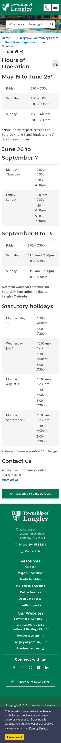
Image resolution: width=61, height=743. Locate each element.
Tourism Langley (28, 648)
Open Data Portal (30, 599)
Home (6, 38)
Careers (30, 566)
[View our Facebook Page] (14, 667)
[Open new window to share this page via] (21, 51)
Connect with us (30, 659)
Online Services (30, 592)
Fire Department (28, 635)
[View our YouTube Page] (38, 667)
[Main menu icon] (55, 7)
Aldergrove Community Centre (37, 38)
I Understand (15, 737)
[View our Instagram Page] (22, 667)
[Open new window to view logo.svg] (30, 516)
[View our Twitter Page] (30, 667)
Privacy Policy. (38, 728)
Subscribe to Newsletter (33, 682)
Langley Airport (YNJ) (28, 642)
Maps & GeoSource (30, 573)
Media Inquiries (30, 579)
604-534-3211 (37, 544)
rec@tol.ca (10, 480)
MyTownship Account (30, 586)
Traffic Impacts (30, 605)
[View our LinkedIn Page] (46, 667)
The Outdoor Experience (20, 42)
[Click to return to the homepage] (17, 7)
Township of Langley (28, 618)
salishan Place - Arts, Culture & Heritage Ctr (28, 627)
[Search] (51, 24)
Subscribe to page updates (33, 493)
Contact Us (32, 551)
